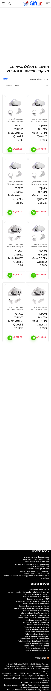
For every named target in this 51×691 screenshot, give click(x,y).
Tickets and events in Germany (36, 611)
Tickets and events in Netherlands (34, 639)
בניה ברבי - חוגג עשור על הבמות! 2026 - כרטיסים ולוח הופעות (25, 673)
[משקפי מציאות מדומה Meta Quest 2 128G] (38, 107)
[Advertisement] (25, 34)
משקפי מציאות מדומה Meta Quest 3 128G (15, 258)
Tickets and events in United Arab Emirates (31, 608)
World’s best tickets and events (35, 604)
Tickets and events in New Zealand (34, 613)
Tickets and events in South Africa (34, 615)
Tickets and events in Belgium (36, 636)
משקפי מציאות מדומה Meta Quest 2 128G (39, 133)
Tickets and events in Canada (36, 646)
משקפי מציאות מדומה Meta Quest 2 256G (15, 195)
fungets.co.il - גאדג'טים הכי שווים (35, 559)
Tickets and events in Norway (36, 627)
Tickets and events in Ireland (37, 594)
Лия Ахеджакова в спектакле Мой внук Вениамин (27, 666)
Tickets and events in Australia (36, 597)
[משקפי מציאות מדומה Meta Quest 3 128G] (15, 233)
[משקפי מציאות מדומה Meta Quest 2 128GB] (38, 170)
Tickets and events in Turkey (37, 643)
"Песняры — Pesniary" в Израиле (35, 683)
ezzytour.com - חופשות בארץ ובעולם (34, 571)
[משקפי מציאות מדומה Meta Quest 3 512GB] (15, 295)
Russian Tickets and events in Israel (34, 606)
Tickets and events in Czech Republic (33, 641)
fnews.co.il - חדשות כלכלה (38, 566)
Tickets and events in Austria (36, 620)
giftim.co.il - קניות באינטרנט (38, 569)
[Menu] (48, 3)
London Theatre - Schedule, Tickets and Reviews (28, 592)
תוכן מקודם (41, 658)
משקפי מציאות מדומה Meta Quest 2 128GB (39, 195)
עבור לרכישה (33, 149)
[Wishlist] (3, 3)
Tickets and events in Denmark (36, 622)
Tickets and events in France (37, 650)
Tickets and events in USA (38, 599)
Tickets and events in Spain (37, 648)
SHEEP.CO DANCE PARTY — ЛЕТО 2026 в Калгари (28, 664)
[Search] (9, 3)
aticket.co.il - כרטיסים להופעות (36, 573)
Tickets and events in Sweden (36, 632)
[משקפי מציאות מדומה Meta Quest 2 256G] (15, 170)
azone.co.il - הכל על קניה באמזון (36, 562)
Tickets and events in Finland (37, 634)
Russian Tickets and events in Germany (32, 601)
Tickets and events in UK (38, 590)
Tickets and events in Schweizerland (33, 618)
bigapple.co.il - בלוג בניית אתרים (36, 557)
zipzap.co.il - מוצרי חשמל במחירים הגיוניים (32, 564)
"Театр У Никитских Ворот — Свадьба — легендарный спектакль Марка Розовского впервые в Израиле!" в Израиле (26, 678)
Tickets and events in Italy (38, 625)
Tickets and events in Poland (37, 629)
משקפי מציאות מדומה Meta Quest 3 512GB (15, 321)
